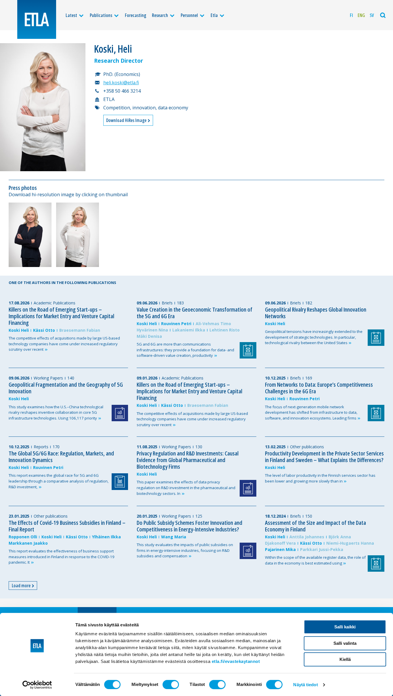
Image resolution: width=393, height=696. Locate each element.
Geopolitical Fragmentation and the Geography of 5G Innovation (66, 388)
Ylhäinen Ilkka (106, 536)
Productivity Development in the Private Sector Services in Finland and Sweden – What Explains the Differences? (324, 456)
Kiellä (345, 659)
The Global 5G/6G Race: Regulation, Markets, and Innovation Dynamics (61, 456)
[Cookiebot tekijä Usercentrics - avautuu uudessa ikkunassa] (37, 684)
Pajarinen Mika (280, 549)
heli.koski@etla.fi (121, 82)
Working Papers (48, 378)
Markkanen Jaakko (28, 543)
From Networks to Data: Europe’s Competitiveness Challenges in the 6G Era (319, 388)
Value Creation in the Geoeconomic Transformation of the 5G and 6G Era (194, 313)
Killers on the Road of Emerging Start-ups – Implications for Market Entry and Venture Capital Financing (61, 316)
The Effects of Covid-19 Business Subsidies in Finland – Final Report (67, 526)
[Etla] (36, 19)
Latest (71, 15)
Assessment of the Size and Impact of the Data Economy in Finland (315, 526)
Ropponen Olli (23, 536)
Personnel (189, 15)
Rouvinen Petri (176, 323)
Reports (41, 446)
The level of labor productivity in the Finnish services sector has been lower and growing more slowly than (320, 478)
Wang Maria (173, 536)
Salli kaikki (345, 626)
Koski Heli (19, 330)
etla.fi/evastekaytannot (236, 661)
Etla (214, 15)
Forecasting (135, 15)
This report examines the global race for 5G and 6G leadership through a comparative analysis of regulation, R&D (58, 481)
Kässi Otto (44, 330)
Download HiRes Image (126, 120)
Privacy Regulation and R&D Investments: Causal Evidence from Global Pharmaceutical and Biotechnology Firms (188, 459)
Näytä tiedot (305, 684)
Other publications (307, 446)
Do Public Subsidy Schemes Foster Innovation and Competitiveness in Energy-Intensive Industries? (189, 526)
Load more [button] (21, 585)
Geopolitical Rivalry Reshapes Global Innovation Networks (315, 313)
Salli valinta (344, 643)
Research (160, 15)
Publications (101, 15)
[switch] (171, 684)
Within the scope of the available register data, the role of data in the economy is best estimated (315, 560)
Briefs (167, 303)
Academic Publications (54, 303)
